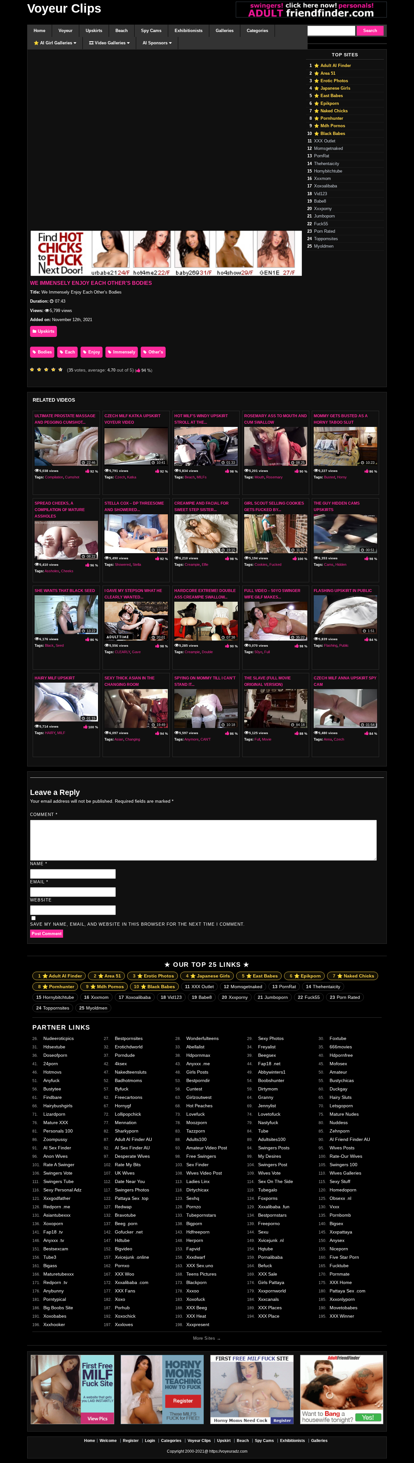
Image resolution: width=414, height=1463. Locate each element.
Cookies (261, 564)
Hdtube (122, 1240)
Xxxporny (323, 209)
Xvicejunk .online (132, 1257)
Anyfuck (51, 1080)
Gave (136, 652)
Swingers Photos (132, 1189)
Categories (171, 1440)
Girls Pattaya (271, 1282)
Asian (118, 739)
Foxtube (338, 1038)
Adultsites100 (272, 1139)
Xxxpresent (197, 1324)
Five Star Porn (344, 1257)
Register (131, 1440)
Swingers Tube (58, 1181)
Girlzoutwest (199, 1097)
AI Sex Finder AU (132, 1147)
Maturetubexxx (58, 1274)
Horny (342, 477)
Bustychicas (342, 1080)
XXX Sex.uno (199, 1265)
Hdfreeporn (198, 1231)
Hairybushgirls (57, 1105)
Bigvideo (123, 1248)
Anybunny (53, 1290)
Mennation (125, 1122)
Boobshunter (271, 1080)
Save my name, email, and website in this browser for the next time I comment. (137, 924)
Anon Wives (55, 1156)
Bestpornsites (129, 1038)
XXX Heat (196, 1316)
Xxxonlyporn (342, 1299)
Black (49, 645)
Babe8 (320, 201)
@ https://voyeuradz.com (225, 1451)
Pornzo (193, 1206)
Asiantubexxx (57, 1215)
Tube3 (49, 1257)
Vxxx (334, 1206)
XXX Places (270, 1307)
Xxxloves (124, 1324)
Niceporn (339, 1248)
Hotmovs (52, 1072)
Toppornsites (326, 239)
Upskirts (45, 331)
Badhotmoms (128, 1080)
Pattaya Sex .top (131, 1198)
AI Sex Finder (57, 1147)
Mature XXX (55, 1122)
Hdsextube (54, 1046)
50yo (258, 652)
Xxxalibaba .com (131, 1282)
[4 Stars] (55, 370)
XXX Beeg (196, 1307)
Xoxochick (125, 1316)
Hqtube (265, 1248)
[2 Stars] (40, 370)
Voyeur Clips (64, 8)
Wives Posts (342, 1147)
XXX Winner (342, 1316)
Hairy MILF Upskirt (55, 678)
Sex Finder (197, 1164)
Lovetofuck (269, 1114)
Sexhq (192, 1198)
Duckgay (338, 1088)
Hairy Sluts (341, 1097)
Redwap (123, 1206)
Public (344, 645)
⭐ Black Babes (329, 133)
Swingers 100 (343, 1164)
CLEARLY (122, 652)
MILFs (202, 477)
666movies (341, 1046)
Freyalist (267, 1046)
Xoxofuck (195, 1299)
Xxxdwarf (195, 1257)
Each (69, 352)
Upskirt (224, 1440)
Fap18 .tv (53, 1231)
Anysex (337, 1240)
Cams (328, 564)
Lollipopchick (128, 1114)
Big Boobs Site (58, 1307)
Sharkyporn (126, 1131)
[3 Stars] (47, 370)
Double (207, 652)
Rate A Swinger (58, 1164)
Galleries (319, 1440)
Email (39, 881)
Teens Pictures (201, 1274)
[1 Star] (33, 370)
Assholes (52, 571)
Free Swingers (201, 1156)
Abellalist (195, 1046)
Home (89, 1440)
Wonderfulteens (202, 1038)
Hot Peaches (199, 1105)
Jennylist (267, 1105)
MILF (61, 733)
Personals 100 (58, 1131)
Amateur (338, 1072)
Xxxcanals (268, 1299)
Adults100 (196, 1139)
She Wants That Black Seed (65, 590)
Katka (131, 477)
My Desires (269, 1156)
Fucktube (339, 1265)
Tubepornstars (201, 1215)
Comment (44, 814)
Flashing (330, 645)
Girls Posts (197, 1072)
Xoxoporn (53, 1223)
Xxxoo (192, 1290)
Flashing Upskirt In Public (343, 590)
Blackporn (196, 1282)
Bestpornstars (272, 1215)
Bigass (50, 1265)
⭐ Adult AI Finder (332, 65)
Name (38, 863)
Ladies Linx (198, 1181)
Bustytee (52, 1088)
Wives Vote (269, 1173)
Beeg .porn (126, 1223)
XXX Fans (125, 1290)
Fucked (275, 564)
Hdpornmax (198, 1055)
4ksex (121, 1063)
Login (150, 1440)
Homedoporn (343, 1189)
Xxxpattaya (341, 1231)
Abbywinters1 (272, 1072)
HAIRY (50, 733)
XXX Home (341, 1282)
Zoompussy (55, 1139)
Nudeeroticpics (58, 1038)
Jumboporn (324, 216)
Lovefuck (195, 1114)
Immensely (123, 352)
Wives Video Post (204, 1173)
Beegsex (267, 1055)
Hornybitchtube (328, 171)
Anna (328, 739)
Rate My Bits (128, 1164)
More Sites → (207, 1338)
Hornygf (123, 1105)
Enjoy (93, 352)
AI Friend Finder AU (350, 1139)
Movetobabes (343, 1307)
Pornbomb (340, 1215)
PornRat (321, 156)
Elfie (205, 564)
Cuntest (194, 1088)
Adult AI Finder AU (133, 1139)
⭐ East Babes (328, 96)
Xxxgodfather (57, 1198)
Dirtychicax (197, 1189)
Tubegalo (267, 1189)
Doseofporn (55, 1055)
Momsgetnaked (328, 148)
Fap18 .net (269, 1063)
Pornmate (340, 1274)
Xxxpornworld (272, 1290)
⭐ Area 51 (324, 73)
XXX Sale (267, 1274)
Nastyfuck (268, 1122)
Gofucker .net (129, 1231)
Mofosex (338, 1063)
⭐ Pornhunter (328, 118)
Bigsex (336, 1223)
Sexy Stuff (340, 1181)
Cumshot (72, 477)
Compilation (54, 477)
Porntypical (54, 1299)
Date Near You (130, 1181)
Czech (120, 477)
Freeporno (269, 1223)
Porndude (125, 1055)
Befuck (265, 1265)
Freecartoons (128, 1097)
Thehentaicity (326, 164)
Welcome (108, 1440)
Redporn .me (56, 1206)
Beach (190, 477)
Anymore (191, 739)
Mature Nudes (344, 1114)
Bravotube (125, 1215)
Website (41, 900)
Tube (263, 1131)
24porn (50, 1063)
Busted (329, 477)
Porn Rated (324, 231)
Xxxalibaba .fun (273, 1206)
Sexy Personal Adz (62, 1189)
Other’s (155, 352)
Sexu (263, 1231)
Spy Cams (264, 1440)
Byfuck (121, 1088)
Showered (123, 564)
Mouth (259, 477)
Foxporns (268, 1198)
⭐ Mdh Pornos (329, 126)
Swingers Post (272, 1164)
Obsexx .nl (340, 1198)
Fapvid (193, 1248)
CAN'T (206, 739)
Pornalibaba (270, 1257)
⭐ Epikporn (326, 103)
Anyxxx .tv (53, 1240)
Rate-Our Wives (346, 1156)
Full (267, 652)
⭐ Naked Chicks (331, 111)
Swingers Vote (57, 1173)
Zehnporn (340, 1131)
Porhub (122, 1307)
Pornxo (122, 1265)
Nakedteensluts (131, 1072)
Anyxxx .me (198, 1063)
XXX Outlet (324, 141)
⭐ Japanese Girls (332, 88)
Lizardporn (54, 1114)
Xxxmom (322, 178)
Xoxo (120, 1299)
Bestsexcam (55, 1248)
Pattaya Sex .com (347, 1290)
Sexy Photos (271, 1038)
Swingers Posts (273, 1147)
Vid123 (320, 194)
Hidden (340, 564)
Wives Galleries (345, 1173)
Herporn (194, 1240)
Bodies (44, 352)
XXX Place (268, 1316)
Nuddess (339, 1122)
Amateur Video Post (206, 1147)
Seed (60, 645)
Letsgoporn (341, 1105)
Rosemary (274, 477)
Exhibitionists (292, 1440)
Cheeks (67, 571)
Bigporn (194, 1223)
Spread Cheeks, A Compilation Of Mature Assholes (60, 510)
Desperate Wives (132, 1156)
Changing (132, 739)
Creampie (192, 564)
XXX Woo (124, 1274)
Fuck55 (321, 224)
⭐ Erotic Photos (331, 81)
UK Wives (125, 1173)
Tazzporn (195, 1131)
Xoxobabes (54, 1316)
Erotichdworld (129, 1046)
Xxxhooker (54, 1324)
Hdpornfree (341, 1055)
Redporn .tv (55, 1282)
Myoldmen (323, 246)
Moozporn (196, 1122)
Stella (137, 564)
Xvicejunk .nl (271, 1240)
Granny (265, 1097)
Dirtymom (268, 1088)
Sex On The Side (275, 1181)
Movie (266, 739)
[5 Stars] (62, 370)
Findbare (52, 1097)
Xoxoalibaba (325, 186)
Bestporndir (198, 1080)
